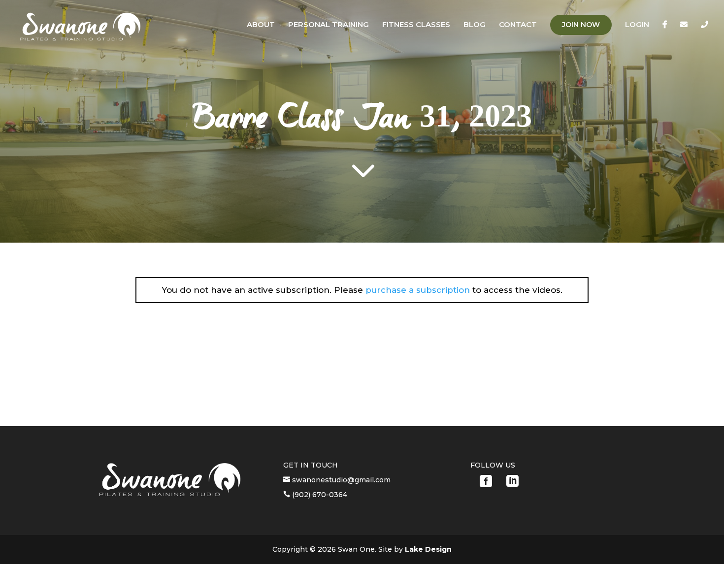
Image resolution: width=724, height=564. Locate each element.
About (261, 25)
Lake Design (428, 549)
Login (637, 25)
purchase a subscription (417, 290)
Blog (474, 25)
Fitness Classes (416, 25)
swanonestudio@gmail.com (340, 479)
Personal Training (328, 25)
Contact (518, 25)
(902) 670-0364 (318, 494)
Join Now (581, 24)
